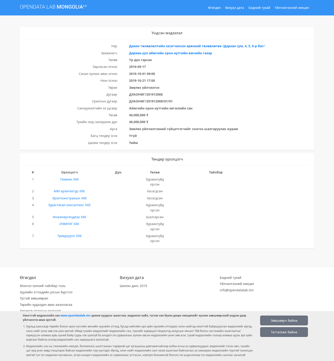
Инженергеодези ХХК (69, 217)
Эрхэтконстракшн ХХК (69, 198)
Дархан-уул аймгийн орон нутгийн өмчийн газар (170, 53)
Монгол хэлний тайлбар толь (42, 286)
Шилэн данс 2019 (133, 286)
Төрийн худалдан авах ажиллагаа (46, 304)
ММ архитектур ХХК (69, 191)
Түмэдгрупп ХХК (69, 236)
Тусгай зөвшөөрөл (34, 298)
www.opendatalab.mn (75, 315)
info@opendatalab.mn (237, 290)
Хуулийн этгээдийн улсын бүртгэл (46, 292)
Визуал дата (234, 7)
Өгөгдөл (214, 7)
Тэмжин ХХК (69, 179)
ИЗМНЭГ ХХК (69, 224)
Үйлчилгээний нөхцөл (292, 7)
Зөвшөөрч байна (284, 320)
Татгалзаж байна (284, 332)
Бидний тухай (259, 7)
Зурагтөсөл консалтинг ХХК (69, 205)
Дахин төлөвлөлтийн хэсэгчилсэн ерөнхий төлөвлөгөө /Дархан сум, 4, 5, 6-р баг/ (197, 46)
